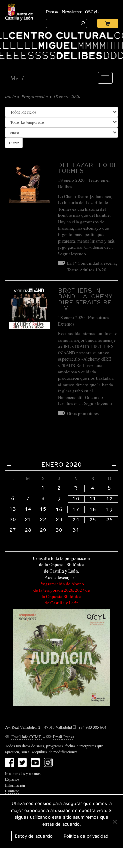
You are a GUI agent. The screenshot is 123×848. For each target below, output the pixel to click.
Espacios (12, 779)
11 (92, 499)
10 (75, 499)
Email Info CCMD (26, 736)
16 (59, 509)
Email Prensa (63, 736)
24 (75, 520)
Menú (17, 78)
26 (109, 520)
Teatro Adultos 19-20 (86, 270)
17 (75, 509)
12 (109, 499)
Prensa (52, 12)
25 (92, 520)
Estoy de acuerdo (34, 836)
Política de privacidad (86, 836)
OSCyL (92, 12)
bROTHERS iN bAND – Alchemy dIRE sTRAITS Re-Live (86, 299)
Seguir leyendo (72, 253)
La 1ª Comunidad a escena (91, 263)
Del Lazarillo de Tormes (88, 167)
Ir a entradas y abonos (23, 773)
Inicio (10, 96)
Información (15, 785)
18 (92, 509)
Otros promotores (83, 413)
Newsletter (71, 12)
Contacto (12, 790)
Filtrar (14, 142)
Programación (34, 96)
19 (109, 509)
